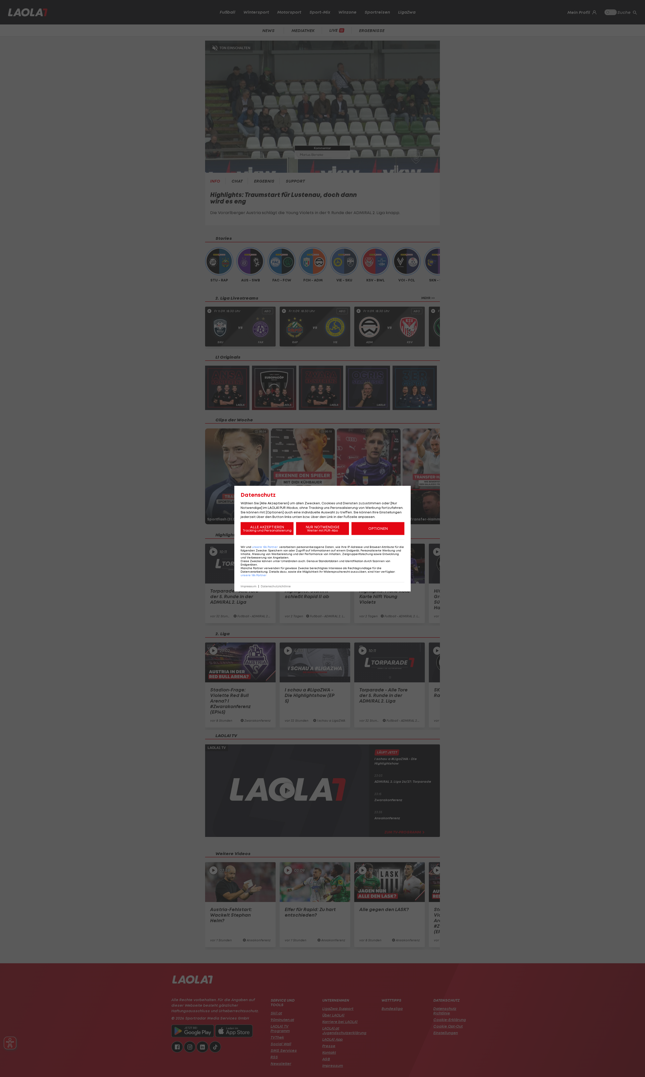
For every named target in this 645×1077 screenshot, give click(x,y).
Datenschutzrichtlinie (276, 586)
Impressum (248, 586)
